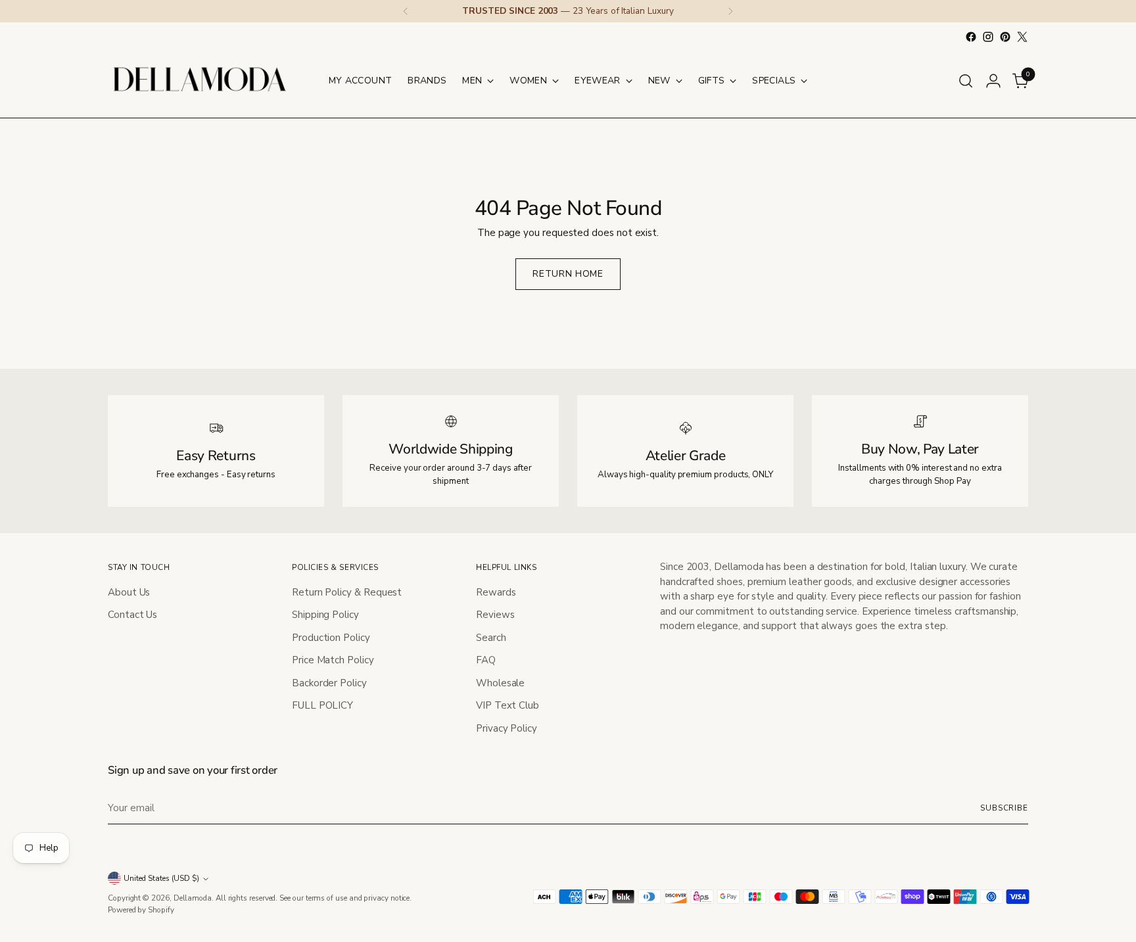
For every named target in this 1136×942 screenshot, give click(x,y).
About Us (129, 592)
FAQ (486, 660)
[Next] (730, 11)
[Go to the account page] (993, 81)
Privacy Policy (506, 728)
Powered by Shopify (141, 910)
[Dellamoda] (200, 81)
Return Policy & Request (347, 592)
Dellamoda (193, 898)
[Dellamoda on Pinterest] (1005, 37)
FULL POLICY (322, 705)
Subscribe (1004, 808)
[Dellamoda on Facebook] (971, 37)
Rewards (495, 592)
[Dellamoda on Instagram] (988, 37)
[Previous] (405, 11)
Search (491, 637)
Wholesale (500, 683)
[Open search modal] (966, 81)
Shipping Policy (325, 614)
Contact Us (132, 614)
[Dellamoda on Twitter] (1022, 37)
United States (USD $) (161, 878)
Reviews (495, 614)
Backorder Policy (329, 683)
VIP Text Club (507, 705)
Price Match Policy (333, 660)
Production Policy (331, 637)
